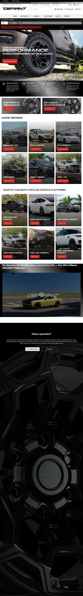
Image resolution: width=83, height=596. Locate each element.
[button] (41, 19)
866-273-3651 (5, 4)
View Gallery (9, 149)
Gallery (70, 4)
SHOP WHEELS (24, 16)
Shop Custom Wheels (10, 61)
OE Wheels (5, 1)
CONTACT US (50, 108)
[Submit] (31, 9)
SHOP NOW (8, 109)
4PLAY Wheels (15, 1)
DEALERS (36, 16)
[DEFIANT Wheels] (14, 9)
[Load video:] (41, 294)
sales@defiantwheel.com (15, 4)
